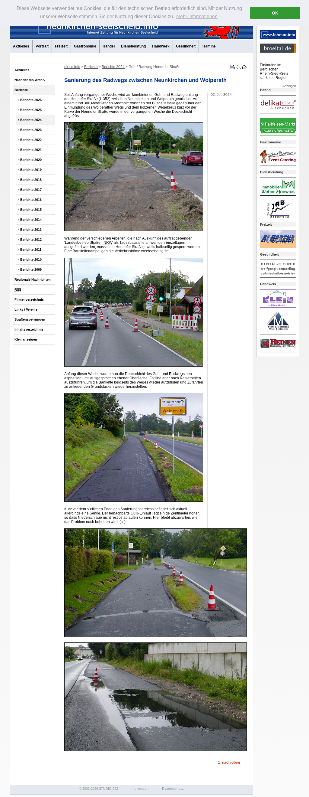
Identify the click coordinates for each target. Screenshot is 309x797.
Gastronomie (85, 46)
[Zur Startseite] (244, 68)
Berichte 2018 (31, 179)
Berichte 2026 (31, 100)
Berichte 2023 (31, 130)
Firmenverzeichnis (29, 299)
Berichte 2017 (31, 189)
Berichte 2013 (31, 229)
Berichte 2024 (31, 120)
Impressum (140, 788)
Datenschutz (173, 788)
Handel (109, 46)
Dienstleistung (133, 46)
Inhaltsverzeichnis (28, 329)
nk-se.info (72, 67)
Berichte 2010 (31, 259)
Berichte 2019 (31, 169)
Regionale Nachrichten (32, 279)
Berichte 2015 (31, 209)
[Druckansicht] (232, 68)
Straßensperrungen (29, 319)
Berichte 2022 (31, 140)
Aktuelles (21, 46)
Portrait (42, 46)
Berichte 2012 (31, 239)
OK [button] (275, 13)
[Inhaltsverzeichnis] (238, 68)
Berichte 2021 (31, 150)
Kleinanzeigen (25, 339)
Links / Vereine (25, 309)
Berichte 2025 (31, 110)
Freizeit (61, 46)
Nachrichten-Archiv (29, 80)
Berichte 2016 (31, 199)
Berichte (21, 90)
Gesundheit (186, 46)
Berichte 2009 (31, 269)
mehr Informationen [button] (197, 16)
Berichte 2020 (31, 160)
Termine (209, 46)
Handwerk (161, 46)
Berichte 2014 (31, 219)
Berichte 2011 (30, 249)
